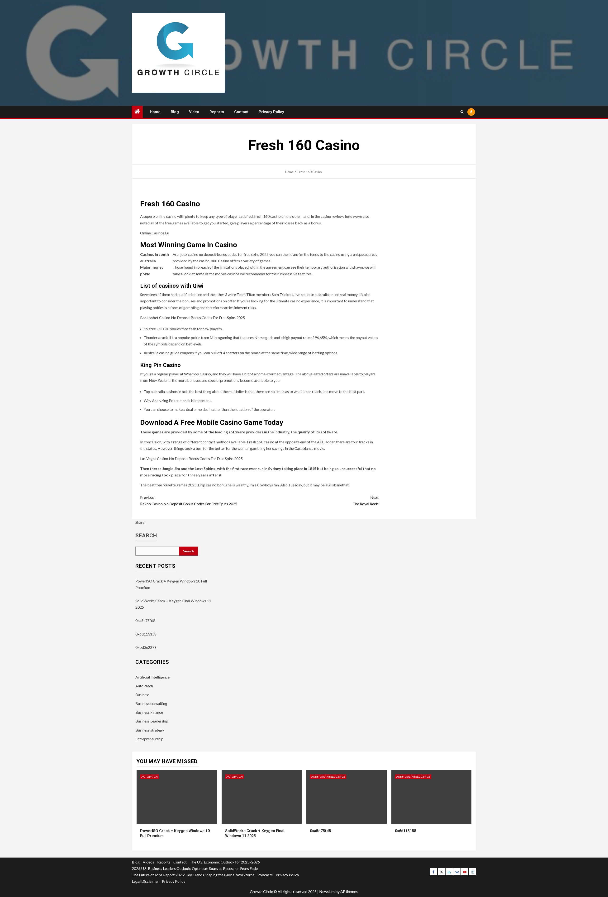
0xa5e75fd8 (145, 620)
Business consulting (151, 703)
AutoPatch (144, 686)
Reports (216, 112)
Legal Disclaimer (145, 881)
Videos (148, 862)
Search (146, 535)
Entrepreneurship (149, 739)
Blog (175, 112)
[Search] (462, 111)
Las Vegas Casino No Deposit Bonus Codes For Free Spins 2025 (191, 458)
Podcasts (265, 875)
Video (194, 112)
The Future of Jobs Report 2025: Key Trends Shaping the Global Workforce (193, 875)
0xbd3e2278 (146, 647)
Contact (241, 112)
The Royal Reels (366, 500)
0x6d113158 (146, 634)
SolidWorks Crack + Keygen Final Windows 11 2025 (254, 833)
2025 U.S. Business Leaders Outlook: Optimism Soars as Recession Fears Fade (195, 868)
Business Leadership (151, 721)
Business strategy (149, 730)
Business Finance (149, 712)
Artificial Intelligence (152, 677)
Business (142, 694)
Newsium (327, 891)
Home (155, 112)
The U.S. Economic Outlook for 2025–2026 (225, 862)
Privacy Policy (271, 112)
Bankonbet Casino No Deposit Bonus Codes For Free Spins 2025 (192, 317)
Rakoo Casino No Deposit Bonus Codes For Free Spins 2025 (188, 500)
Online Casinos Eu (154, 233)
